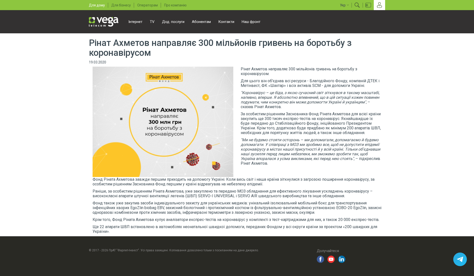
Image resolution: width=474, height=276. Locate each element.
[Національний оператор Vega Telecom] (103, 21)
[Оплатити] (368, 5)
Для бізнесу (121, 5)
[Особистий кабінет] (379, 5)
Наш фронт (251, 22)
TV (152, 22)
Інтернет (135, 22)
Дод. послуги (173, 22)
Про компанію (175, 5)
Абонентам (201, 22)
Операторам (147, 5)
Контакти (226, 22)
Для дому (97, 5)
